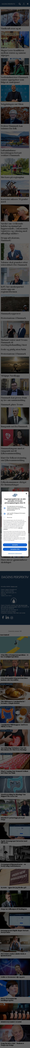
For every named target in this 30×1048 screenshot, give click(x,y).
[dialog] (15, 524)
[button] (15, 517)
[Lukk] (26, 493)
